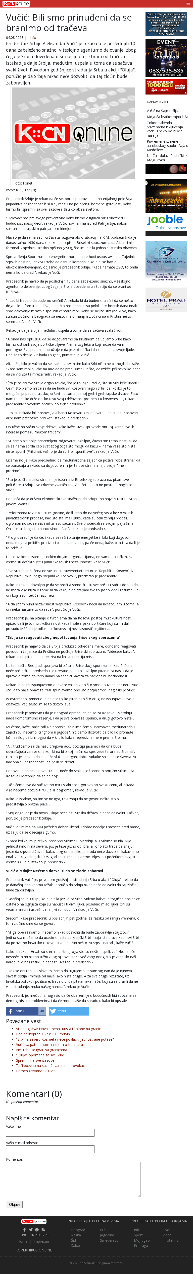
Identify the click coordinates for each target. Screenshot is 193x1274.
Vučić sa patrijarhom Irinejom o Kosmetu (49, 1044)
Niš (102, 1229)
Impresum (42, 1241)
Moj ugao (142, 1240)
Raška (76, 1235)
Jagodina (107, 1235)
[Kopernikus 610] (166, 57)
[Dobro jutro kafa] (166, 168)
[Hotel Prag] (166, 299)
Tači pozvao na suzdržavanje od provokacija (52, 1065)
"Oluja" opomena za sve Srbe (40, 1055)
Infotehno (171, 1240)
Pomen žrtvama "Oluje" (35, 1070)
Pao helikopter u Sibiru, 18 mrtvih (43, 1034)
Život (167, 1229)
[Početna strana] (34, 1221)
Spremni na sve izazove (35, 1060)
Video (167, 1235)
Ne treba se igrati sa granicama (41, 1049)
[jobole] (166, 221)
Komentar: (14, 1159)
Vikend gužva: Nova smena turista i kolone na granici (59, 1028)
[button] (26, 1011)
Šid (73, 1240)
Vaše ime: (14, 1126)
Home (23, 1241)
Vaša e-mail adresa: (22, 1142)
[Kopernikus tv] (166, 23)
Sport (138, 1235)
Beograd (78, 1229)
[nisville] (166, 195)
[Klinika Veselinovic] (166, 261)
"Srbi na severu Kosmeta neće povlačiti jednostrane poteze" (65, 1039)
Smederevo (109, 1240)
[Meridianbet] (166, 86)
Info (33, 37)
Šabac (76, 1245)
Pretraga (141, 1245)
